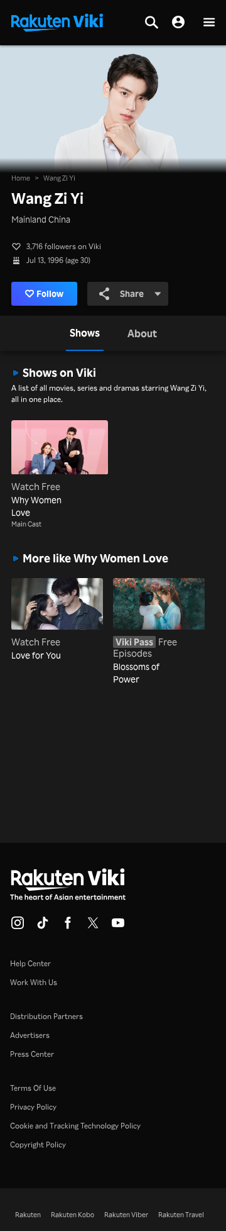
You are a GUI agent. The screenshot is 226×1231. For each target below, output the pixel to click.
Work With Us (33, 982)
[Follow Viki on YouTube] (118, 926)
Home (20, 178)
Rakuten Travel (181, 1214)
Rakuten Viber (126, 1214)
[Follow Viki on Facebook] (67, 926)
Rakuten (28, 1214)
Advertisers (30, 1035)
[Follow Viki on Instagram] (17, 926)
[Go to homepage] (57, 21)
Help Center (30, 963)
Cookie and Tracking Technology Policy (75, 1125)
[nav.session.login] (178, 23)
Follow (49, 293)
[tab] (85, 333)
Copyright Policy (38, 1144)
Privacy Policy (33, 1106)
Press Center (32, 1054)
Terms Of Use (33, 1088)
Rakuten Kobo (72, 1214)
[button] (209, 23)
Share (132, 293)
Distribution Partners (46, 1016)
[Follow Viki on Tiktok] (42, 926)
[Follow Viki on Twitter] (92, 926)
